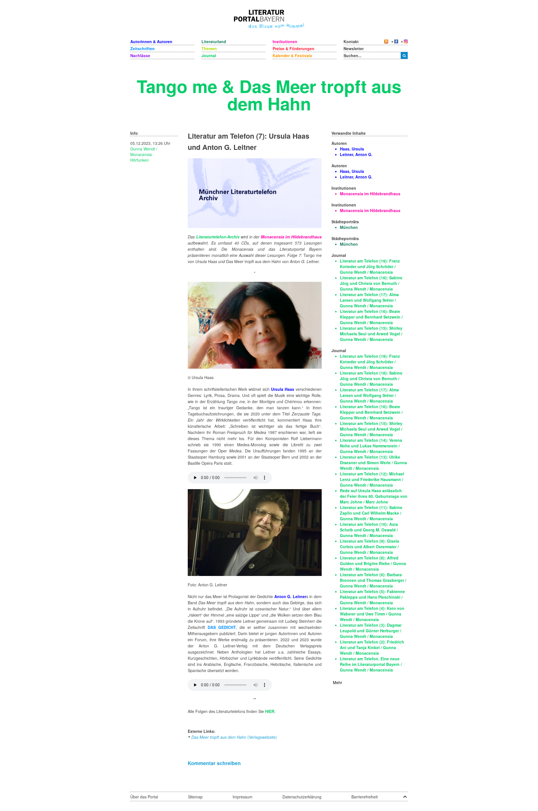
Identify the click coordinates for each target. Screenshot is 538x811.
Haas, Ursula (352, 149)
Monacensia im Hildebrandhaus (291, 237)
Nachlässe (140, 55)
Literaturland (213, 41)
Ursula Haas (282, 389)
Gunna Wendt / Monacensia (143, 151)
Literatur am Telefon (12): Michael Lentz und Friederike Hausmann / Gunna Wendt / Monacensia (372, 479)
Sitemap (195, 797)
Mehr (337, 682)
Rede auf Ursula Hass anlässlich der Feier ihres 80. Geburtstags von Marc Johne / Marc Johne (373, 496)
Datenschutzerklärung (301, 797)
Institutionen (285, 41)
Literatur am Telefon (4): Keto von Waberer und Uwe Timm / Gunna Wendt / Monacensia (372, 613)
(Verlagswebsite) (234, 737)
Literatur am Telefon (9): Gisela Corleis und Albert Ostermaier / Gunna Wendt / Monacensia (369, 546)
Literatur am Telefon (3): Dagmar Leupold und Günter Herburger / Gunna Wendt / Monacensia (371, 630)
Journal (208, 55)
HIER (269, 711)
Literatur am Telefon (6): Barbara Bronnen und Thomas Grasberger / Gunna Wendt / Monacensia (373, 580)
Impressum (242, 797)
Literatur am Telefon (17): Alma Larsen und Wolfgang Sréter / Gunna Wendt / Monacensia (369, 300)
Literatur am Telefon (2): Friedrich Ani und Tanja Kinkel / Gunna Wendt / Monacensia (372, 647)
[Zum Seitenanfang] (405, 795)
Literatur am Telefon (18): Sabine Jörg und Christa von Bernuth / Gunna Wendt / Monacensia (371, 283)
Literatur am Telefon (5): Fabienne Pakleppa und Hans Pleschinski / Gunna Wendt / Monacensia (372, 597)
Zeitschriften (142, 48)
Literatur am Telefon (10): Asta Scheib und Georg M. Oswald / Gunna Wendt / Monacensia (369, 529)
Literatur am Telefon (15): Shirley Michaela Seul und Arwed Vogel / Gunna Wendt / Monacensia (371, 333)
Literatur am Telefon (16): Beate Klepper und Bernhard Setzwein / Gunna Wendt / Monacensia (371, 316)
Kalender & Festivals (292, 55)
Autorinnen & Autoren (151, 41)
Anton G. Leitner (290, 596)
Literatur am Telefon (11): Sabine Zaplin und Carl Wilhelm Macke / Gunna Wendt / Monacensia (371, 513)
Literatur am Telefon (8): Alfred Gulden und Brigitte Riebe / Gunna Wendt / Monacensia (373, 563)
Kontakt (351, 41)
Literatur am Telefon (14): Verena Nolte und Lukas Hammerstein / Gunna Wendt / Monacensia (371, 445)
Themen (209, 48)
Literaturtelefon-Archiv (218, 237)
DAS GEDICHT (222, 627)
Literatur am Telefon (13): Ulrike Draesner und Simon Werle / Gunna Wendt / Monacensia (373, 462)
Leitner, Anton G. (356, 154)
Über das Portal (144, 797)
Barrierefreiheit (364, 797)
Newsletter (354, 48)
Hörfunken (139, 160)
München (349, 227)
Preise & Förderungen (293, 48)
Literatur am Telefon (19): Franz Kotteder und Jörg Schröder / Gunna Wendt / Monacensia (370, 266)
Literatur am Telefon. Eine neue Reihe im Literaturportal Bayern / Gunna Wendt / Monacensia (371, 664)
